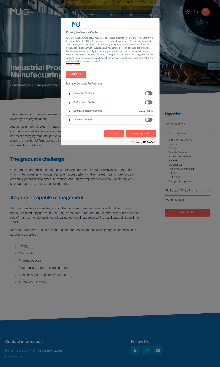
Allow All (76, 74)
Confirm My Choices (141, 134)
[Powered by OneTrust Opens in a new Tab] (145, 143)
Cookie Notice (73, 65)
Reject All (114, 134)
